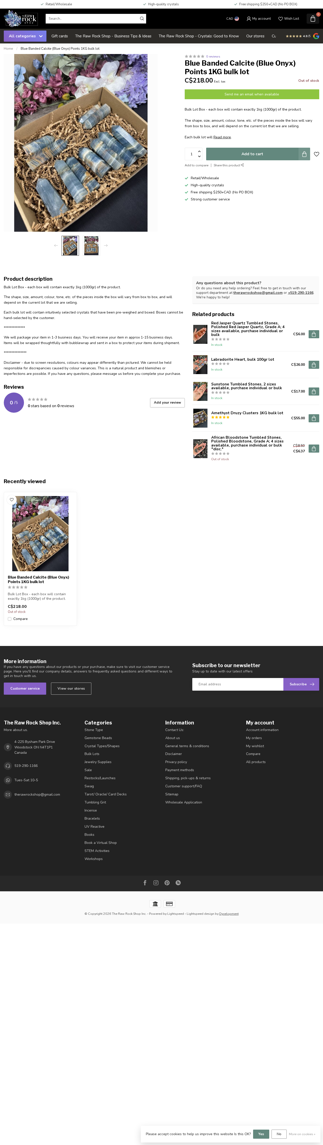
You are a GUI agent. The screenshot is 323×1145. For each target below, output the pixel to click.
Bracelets (92, 818)
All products (256, 762)
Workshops (94, 858)
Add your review (167, 402)
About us (172, 738)
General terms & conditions (187, 746)
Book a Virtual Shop (101, 842)
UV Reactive (94, 826)
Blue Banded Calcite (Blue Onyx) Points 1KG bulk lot (60, 48)
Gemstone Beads (98, 738)
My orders (254, 738)
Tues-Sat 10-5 (26, 780)
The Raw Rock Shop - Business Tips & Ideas (113, 36)
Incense (91, 810)
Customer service (25, 688)
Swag (89, 786)
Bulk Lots (92, 753)
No (279, 1134)
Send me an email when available (252, 94)
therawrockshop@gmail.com (258, 292)
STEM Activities (97, 850)
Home (8, 48)
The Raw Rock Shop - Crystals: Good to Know (199, 36)
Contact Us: (174, 729)
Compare (20, 619)
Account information (262, 729)
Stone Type (94, 729)
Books (89, 834)
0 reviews (213, 56)
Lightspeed (175, 914)
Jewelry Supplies (98, 762)
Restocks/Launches (100, 778)
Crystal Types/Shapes (102, 746)
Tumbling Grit (95, 802)
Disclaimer (173, 753)
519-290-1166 (26, 765)
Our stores (255, 36)
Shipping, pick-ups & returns (188, 778)
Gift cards (59, 36)
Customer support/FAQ (183, 786)
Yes (261, 1134)
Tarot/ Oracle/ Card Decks (106, 794)
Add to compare (196, 165)
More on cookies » (302, 1134)
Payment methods (179, 770)
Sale (88, 770)
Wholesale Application (183, 802)
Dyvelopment (229, 914)
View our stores (71, 688)
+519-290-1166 (300, 292)
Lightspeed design (200, 914)
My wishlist (255, 746)
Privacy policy (176, 762)
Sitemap (171, 794)
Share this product (227, 165)
